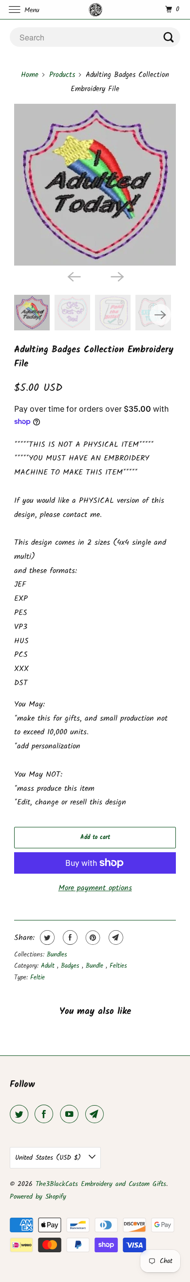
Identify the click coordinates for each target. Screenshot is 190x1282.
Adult (49, 966)
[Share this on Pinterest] (91, 937)
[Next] (116, 276)
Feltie (37, 978)
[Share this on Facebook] (68, 937)
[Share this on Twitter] (46, 937)
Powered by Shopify (38, 1196)
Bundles (57, 955)
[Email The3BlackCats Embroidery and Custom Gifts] (96, 1115)
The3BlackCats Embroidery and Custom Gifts (101, 1184)
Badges (71, 966)
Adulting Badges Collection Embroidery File (93, 357)
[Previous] (73, 276)
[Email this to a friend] (114, 937)
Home (29, 75)
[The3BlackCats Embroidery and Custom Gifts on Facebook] (46, 1115)
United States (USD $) (49, 1157)
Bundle (96, 966)
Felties (118, 966)
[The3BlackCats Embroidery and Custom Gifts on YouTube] (71, 1115)
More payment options (95, 888)
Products (62, 75)
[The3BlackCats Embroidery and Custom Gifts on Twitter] (21, 1115)
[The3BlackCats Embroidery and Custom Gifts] (95, 9)
